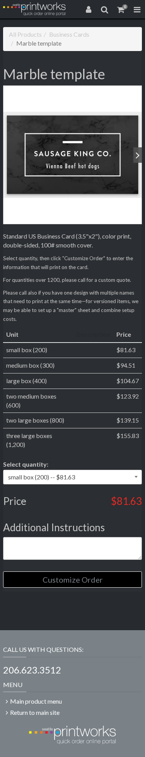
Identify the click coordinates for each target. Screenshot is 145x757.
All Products (25, 34)
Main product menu (36, 701)
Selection (25, 464)
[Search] (105, 9)
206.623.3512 (32, 669)
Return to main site (35, 712)
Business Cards (69, 34)
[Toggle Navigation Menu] (137, 9)
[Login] (88, 9)
